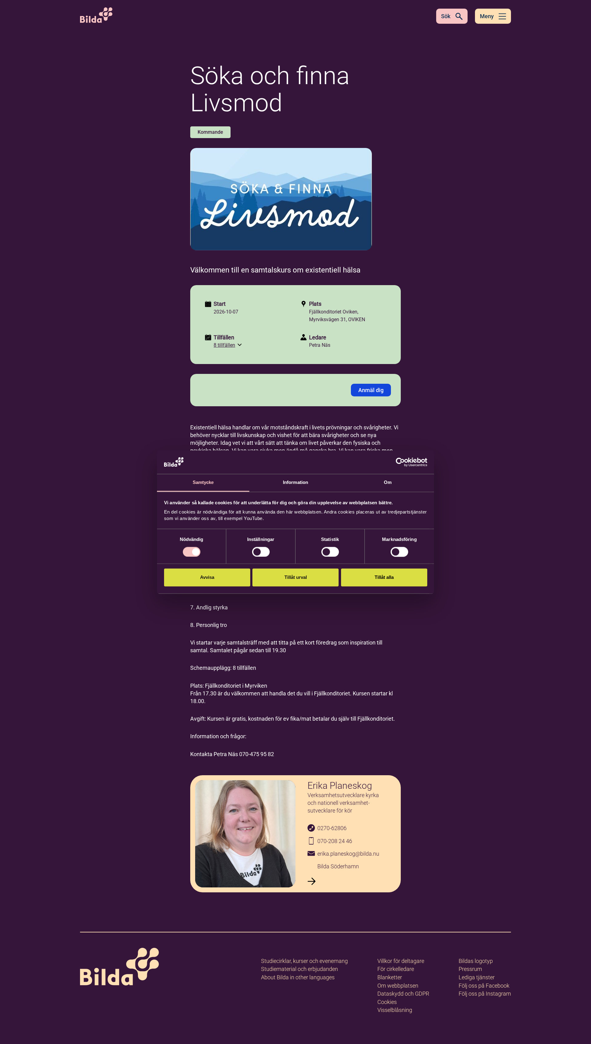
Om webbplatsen (397, 985)
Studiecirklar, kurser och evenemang (304, 961)
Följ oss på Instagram (485, 993)
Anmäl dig (371, 390)
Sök (445, 16)
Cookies (387, 1002)
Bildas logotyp (476, 961)
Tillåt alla (384, 577)
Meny (487, 16)
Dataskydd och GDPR (403, 993)
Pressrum (470, 969)
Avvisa (207, 577)
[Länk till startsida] (119, 968)
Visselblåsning (394, 1010)
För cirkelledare (395, 969)
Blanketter (389, 977)
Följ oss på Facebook (484, 985)
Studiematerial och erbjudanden (299, 969)
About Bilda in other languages (298, 977)
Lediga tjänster (477, 977)
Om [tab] (388, 482)
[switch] (261, 552)
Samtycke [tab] (203, 482)
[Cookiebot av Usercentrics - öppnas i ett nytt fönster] (400, 462)
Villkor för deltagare (400, 961)
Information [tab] (295, 482)
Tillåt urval (295, 577)
